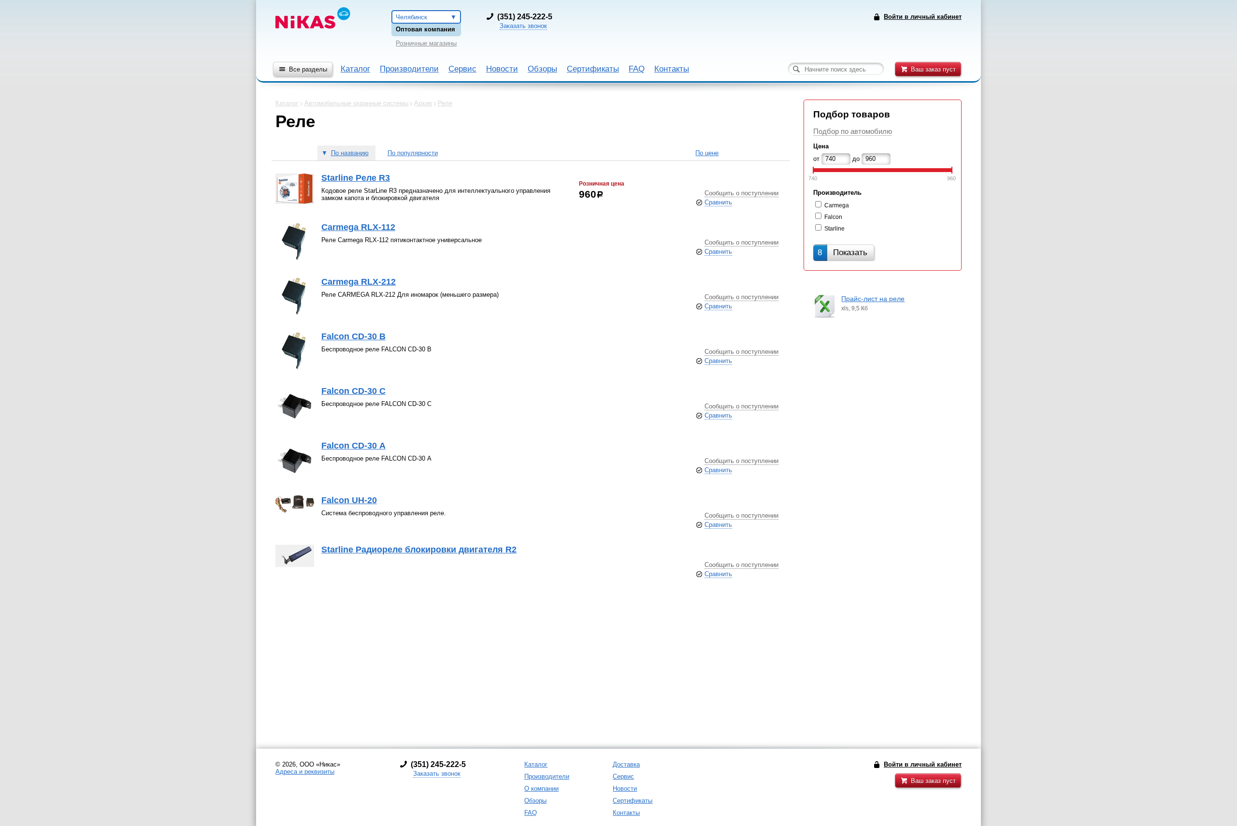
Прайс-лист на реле (873, 299)
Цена (821, 146)
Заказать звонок (523, 25)
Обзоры (542, 68)
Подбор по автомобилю (852, 131)
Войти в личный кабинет (923, 764)
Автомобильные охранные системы (356, 103)
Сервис (462, 68)
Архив (423, 103)
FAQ (637, 68)
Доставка (626, 764)
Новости (502, 68)
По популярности (413, 153)
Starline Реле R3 (355, 178)
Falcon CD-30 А (353, 445)
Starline (834, 228)
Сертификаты (593, 68)
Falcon (833, 217)
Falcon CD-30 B (353, 336)
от (816, 158)
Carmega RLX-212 (358, 282)
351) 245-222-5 (526, 17)
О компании (541, 788)
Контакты (671, 68)
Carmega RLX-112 (358, 227)
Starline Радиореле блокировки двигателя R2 (419, 549)
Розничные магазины (426, 43)
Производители (409, 68)
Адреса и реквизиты (304, 771)
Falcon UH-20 (349, 500)
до (856, 158)
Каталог (355, 68)
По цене (707, 153)
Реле (445, 103)
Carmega (836, 205)
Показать (842, 252)
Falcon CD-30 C (353, 391)
